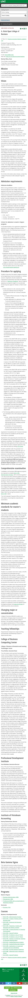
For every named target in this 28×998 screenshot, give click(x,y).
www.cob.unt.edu (18, 604)
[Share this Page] (22, 28)
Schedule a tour (17, 987)
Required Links (14, 993)
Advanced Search (5, 20)
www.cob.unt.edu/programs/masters (15, 56)
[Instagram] (14, 983)
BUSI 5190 (3, 494)
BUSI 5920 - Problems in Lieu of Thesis (13, 935)
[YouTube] (19, 983)
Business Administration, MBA (11, 897)
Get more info (12, 990)
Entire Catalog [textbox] (5, 12)
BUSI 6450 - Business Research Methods (13, 949)
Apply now (8, 987)
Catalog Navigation (7, 24)
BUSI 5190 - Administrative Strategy (12, 917)
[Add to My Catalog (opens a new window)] (20, 28)
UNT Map (23, 979)
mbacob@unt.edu (9, 55)
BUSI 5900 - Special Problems (10, 933)
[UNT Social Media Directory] (25, 983)
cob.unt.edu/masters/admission (11, 267)
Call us (22, 970)
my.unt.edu (20, 446)
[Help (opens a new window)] (26, 28)
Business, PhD (6, 907)
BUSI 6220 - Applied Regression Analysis (13, 942)
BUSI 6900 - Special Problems (10, 955)
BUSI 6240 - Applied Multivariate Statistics (13, 944)
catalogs (8, 995)
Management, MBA (8, 899)
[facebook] (3, 983)
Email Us (22, 974)
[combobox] (14, 5)
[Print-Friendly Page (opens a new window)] (24, 28)
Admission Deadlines (12, 281)
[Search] (25, 15)
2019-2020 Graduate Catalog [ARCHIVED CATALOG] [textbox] (14, 5)
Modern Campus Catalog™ (16, 996)
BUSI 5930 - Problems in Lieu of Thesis (13, 937)
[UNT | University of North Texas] (9, 970)
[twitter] (8, 983)
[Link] (3, 1)
